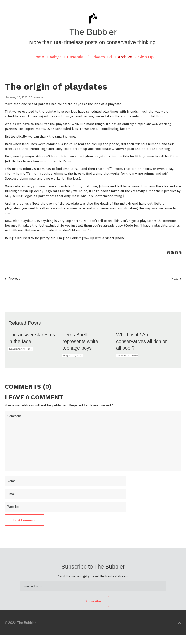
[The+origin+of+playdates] (168, 253)
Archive (125, 57)
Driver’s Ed (101, 57)
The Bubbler (93, 32)
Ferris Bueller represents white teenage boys (80, 341)
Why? (55, 57)
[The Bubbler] (93, 23)
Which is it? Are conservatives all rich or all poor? (141, 341)
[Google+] (180, 253)
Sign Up (146, 57)
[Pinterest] (172, 253)
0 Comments (36, 97)
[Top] (179, 623)
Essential (76, 57)
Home (38, 57)
